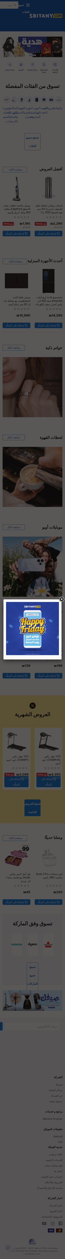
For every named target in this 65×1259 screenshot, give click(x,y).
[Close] (61, 599)
